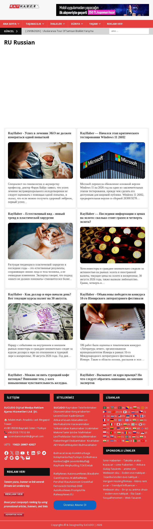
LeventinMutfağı (79, 461)
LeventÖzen (61, 415)
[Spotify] (17, 457)
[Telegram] (44, 453)
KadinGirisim (76, 415)
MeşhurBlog (72, 465)
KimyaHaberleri (81, 411)
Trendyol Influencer (123, 485)
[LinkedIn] (33, 453)
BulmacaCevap (63, 453)
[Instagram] (17, 453)
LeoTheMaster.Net (65, 436)
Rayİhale (59, 465)
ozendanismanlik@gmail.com (26, 436)
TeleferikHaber (87, 407)
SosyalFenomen (113, 497)
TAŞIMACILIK (33, 24)
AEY (56, 445)
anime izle (130, 469)
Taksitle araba (132, 460)
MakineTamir (61, 432)
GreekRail (87, 482)
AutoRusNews (62, 490)
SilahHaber (84, 432)
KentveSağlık (61, 461)
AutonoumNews (77, 473)
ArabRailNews (78, 478)
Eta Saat (136, 493)
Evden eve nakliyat (133, 473)
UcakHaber (92, 428)
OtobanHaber (77, 440)
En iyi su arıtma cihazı (135, 489)
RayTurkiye (75, 457)
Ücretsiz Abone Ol (75, 504)
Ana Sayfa (9, 24)
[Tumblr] (28, 453)
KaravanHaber (80, 424)
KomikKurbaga (81, 453)
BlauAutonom (72, 482)
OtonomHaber (62, 411)
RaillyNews (60, 473)
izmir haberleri (124, 464)
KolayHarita (61, 457)
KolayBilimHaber (86, 436)
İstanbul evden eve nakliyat (120, 477)
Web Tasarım (133, 497)
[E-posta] (28, 457)
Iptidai (73, 432)
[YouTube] (22, 453)
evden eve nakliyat (116, 493)
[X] (11, 453)
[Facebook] (6, 453)
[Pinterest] (38, 453)
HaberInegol (61, 440)
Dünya (75, 24)
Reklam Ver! (115, 24)
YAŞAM (93, 24)
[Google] (11, 457)
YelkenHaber (61, 428)
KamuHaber (77, 428)
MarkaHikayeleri (68, 445)
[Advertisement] (76, 87)
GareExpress (62, 478)
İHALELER (56, 24)
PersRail (59, 482)
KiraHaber (93, 440)
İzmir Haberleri (112, 460)
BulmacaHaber (88, 445)
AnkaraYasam (62, 420)
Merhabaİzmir (62, 424)
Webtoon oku (111, 473)
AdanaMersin (79, 420)
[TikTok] (6, 457)
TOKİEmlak (86, 465)
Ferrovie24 (60, 486)
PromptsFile (78, 490)
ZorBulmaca (89, 457)
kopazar (108, 464)
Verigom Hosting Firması (117, 481)
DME (79, 486)
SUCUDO (59, 407)
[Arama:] (129, 31)
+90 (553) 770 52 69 (19, 432)
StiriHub (71, 486)
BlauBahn (93, 473)
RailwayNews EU (64, 494)
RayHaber (72, 407)
